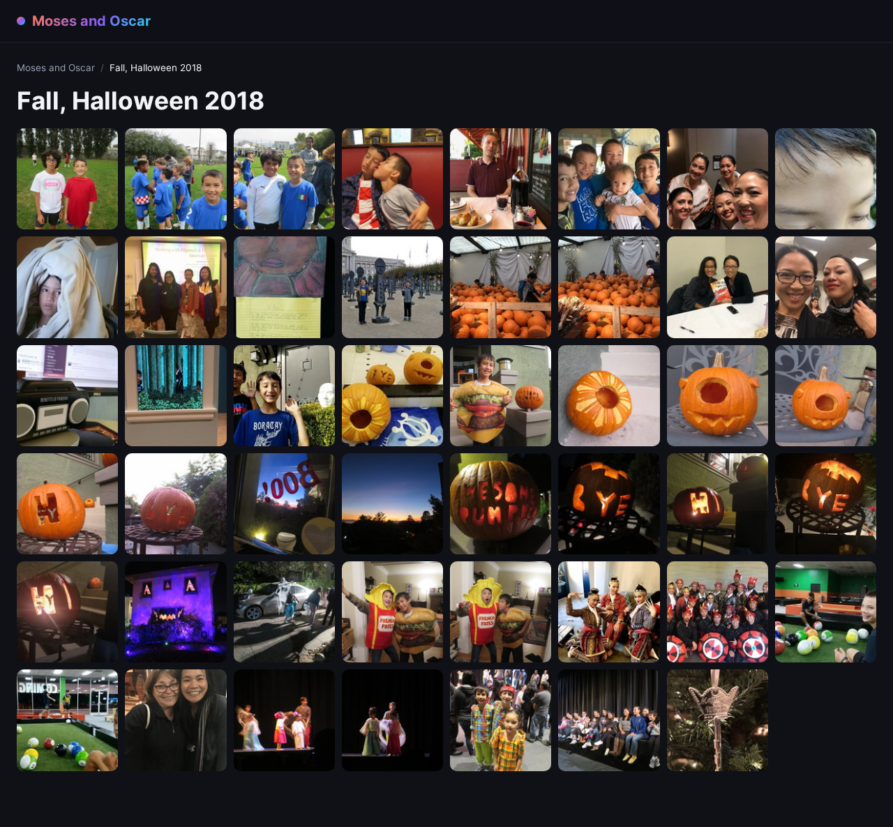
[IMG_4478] (717, 395)
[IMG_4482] (284, 503)
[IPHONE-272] (500, 286)
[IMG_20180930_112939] (825, 178)
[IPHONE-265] (608, 178)
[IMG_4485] (392, 503)
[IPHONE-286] (67, 611)
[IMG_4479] (825, 395)
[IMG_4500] (500, 611)
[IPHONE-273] (608, 286)
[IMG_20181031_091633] (392, 395)
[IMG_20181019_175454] (392, 286)
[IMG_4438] (392, 178)
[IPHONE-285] (825, 503)
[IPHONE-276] (825, 286)
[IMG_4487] (500, 503)
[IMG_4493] (284, 611)
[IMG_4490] (175, 611)
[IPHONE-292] (175, 720)
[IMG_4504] (392, 720)
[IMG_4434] (175, 178)
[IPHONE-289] (608, 611)
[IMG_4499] (392, 611)
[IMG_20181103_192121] (825, 611)
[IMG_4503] (284, 720)
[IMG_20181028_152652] (284, 395)
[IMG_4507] (500, 720)
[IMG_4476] (608, 395)
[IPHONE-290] (717, 611)
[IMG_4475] (500, 395)
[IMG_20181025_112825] (67, 395)
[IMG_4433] (67, 178)
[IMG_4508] (608, 720)
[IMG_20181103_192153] (67, 720)
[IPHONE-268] (717, 178)
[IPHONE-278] (175, 395)
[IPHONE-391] (717, 720)
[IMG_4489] (717, 503)
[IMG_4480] (67, 503)
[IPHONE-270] (175, 286)
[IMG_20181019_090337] (284, 286)
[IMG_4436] (284, 178)
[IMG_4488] (608, 503)
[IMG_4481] (175, 503)
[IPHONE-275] (717, 286)
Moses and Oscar (56, 67)
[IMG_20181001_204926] (67, 286)
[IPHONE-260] (500, 178)
